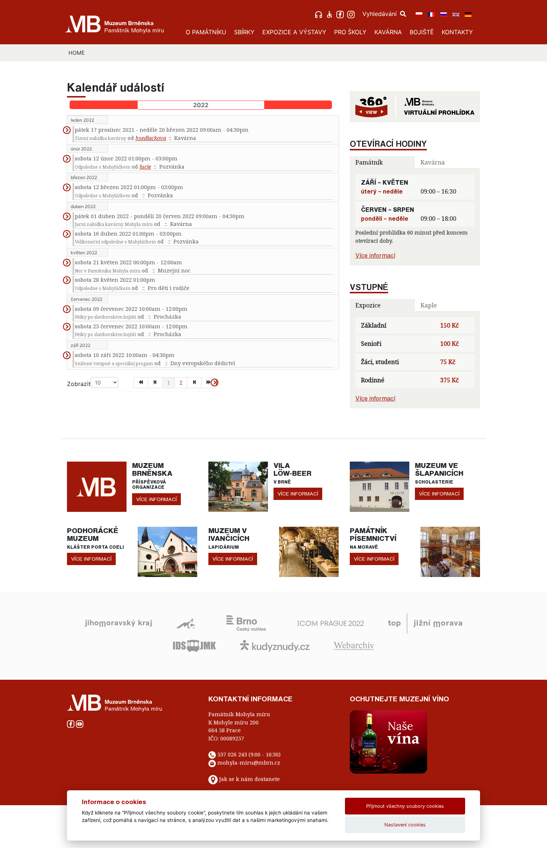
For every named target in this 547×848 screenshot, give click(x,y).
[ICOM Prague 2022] (330, 623)
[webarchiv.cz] (354, 645)
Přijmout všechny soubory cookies (405, 806)
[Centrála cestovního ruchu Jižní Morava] (425, 623)
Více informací (375, 255)
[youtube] (79, 723)
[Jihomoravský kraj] (118, 623)
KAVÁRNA (388, 32)
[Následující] (194, 382)
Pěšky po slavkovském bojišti (105, 317)
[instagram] (351, 13)
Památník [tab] (369, 162)
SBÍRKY (244, 32)
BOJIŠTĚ (422, 32)
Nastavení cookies (405, 825)
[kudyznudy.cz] (275, 645)
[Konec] (209, 382)
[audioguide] (319, 13)
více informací (156, 499)
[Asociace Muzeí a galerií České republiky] (185, 623)
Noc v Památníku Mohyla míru (107, 271)
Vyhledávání (380, 13)
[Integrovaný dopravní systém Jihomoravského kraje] (194, 645)
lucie (145, 166)
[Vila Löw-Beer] (238, 486)
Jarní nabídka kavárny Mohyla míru (114, 224)
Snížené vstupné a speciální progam (114, 363)
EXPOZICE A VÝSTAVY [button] (294, 32)
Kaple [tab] (428, 305)
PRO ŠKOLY (350, 32)
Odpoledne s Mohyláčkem (102, 167)
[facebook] (341, 13)
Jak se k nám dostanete (249, 779)
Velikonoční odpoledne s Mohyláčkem (115, 242)
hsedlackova (150, 137)
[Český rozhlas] (246, 623)
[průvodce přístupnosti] (330, 13)
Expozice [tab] (368, 305)
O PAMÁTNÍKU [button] (206, 32)
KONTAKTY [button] (457, 32)
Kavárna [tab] (432, 162)
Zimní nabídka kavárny (100, 138)
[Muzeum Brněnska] (97, 486)
